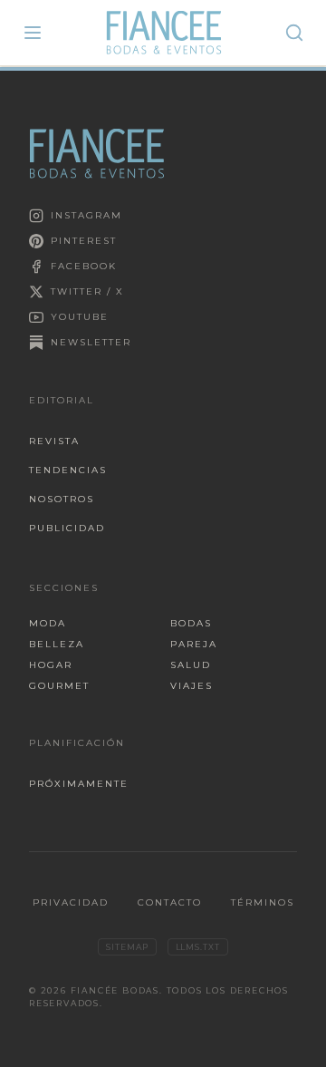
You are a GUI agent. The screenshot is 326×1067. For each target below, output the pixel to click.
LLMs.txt (198, 947)
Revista (54, 441)
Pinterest (84, 241)
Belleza (56, 644)
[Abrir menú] (32, 33)
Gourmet (59, 686)
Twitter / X (87, 291)
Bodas (191, 623)
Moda (47, 623)
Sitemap (127, 947)
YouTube (80, 317)
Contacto (170, 902)
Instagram (86, 215)
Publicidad (67, 528)
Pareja (193, 644)
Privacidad (71, 902)
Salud (190, 665)
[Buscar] (294, 33)
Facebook (84, 266)
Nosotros (61, 499)
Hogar (50, 665)
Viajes (191, 686)
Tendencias (68, 470)
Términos (262, 902)
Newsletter (91, 342)
